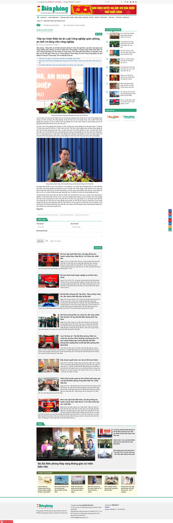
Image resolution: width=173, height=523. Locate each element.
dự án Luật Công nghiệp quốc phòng (47, 215)
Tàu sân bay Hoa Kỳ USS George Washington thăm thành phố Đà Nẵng (128, 93)
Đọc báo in (110, 110)
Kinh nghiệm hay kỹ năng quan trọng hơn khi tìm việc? (111, 488)
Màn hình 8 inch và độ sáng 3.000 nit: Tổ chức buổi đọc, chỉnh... (94, 489)
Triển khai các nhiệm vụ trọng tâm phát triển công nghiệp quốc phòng (59, 58)
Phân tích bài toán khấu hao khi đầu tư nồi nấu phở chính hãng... (77, 489)
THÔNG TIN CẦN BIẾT (45, 473)
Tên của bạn (40, 223)
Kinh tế (97, 17)
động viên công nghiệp (66, 215)
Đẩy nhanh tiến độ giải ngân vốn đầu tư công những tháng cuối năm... (127, 85)
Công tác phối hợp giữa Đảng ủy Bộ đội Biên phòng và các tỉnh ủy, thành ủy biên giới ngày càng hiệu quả (124, 432)
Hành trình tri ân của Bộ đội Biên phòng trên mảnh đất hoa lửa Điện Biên (124, 442)
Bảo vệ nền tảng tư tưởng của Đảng (74, 25)
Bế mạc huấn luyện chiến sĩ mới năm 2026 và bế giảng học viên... (127, 101)
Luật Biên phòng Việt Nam (51, 25)
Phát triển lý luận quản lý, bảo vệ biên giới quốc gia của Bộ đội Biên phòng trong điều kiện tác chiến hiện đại (80, 380)
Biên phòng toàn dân (81, 17)
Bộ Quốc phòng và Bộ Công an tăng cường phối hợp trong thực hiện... (127, 52)
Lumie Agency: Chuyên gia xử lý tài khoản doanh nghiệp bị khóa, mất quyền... (44, 489)
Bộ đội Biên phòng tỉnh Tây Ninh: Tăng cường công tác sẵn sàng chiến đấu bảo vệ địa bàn (80, 295)
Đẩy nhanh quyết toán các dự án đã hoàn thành (79, 360)
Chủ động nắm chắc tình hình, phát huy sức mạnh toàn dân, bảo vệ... (127, 69)
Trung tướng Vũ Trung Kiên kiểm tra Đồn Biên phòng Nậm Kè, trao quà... (127, 44)
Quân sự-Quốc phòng (67, 17)
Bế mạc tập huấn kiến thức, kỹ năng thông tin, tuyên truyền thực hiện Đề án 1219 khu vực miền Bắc (79, 256)
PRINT (99, 34)
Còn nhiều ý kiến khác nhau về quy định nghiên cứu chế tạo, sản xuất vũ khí (61, 65)
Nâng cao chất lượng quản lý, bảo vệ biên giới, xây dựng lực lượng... (127, 77)
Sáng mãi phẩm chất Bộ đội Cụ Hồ (54, 21)
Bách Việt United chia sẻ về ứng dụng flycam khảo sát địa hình (61, 489)
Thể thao (119, 17)
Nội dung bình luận (41, 230)
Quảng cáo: (112, 505)
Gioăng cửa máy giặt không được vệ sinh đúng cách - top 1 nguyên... (127, 489)
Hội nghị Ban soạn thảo (82, 215)
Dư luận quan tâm (113, 30)
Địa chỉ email (74, 223)
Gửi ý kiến (98, 248)
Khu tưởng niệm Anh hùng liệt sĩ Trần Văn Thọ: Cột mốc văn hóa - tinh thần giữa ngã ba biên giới (124, 452)
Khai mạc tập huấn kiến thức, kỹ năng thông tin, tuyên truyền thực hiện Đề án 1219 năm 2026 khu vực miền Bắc (79, 402)
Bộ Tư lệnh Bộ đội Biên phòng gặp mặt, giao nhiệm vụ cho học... (127, 35)
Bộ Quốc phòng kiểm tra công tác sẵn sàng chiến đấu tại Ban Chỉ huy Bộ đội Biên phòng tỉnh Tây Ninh (79, 317)
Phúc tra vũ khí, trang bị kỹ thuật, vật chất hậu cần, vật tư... (127, 60)
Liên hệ (107, 507)
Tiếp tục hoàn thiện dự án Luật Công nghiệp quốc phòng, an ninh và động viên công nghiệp (68, 40)
